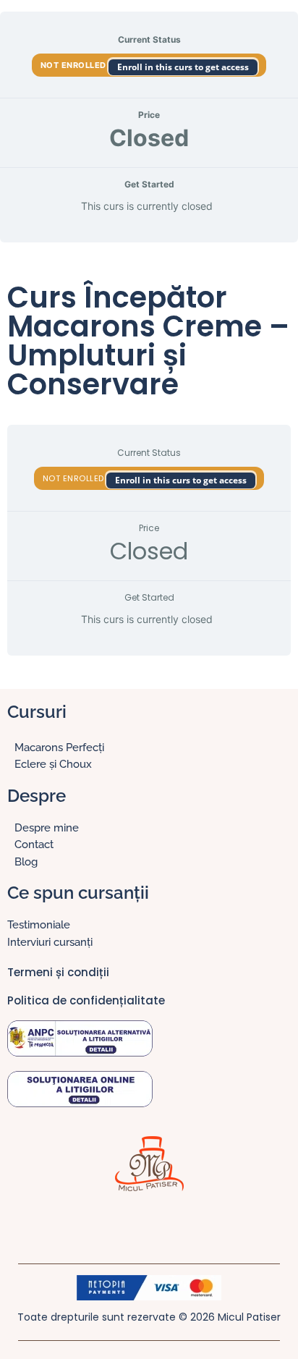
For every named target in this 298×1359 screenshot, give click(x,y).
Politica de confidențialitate (86, 1000)
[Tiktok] (163, 1223)
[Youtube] (192, 1223)
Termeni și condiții (58, 972)
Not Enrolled (75, 65)
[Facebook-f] (105, 1223)
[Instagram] (134, 1223)
